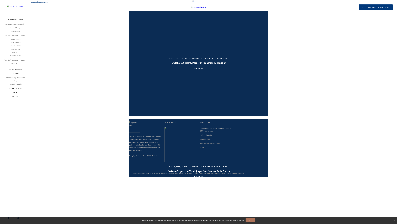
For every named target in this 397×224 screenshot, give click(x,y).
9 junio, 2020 (174, 59)
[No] (394, 220)
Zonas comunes (15, 69)
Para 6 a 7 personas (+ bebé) (14, 60)
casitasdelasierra (191, 59)
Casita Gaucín (15, 56)
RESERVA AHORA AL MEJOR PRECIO (376, 7)
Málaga (15, 81)
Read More (198, 68)
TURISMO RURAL (222, 59)
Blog (15, 93)
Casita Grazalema (15, 42)
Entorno (15, 73)
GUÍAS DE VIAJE (209, 59)
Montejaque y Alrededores (15, 78)
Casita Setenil (15, 39)
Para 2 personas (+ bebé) (14, 24)
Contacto (15, 97)
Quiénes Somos (15, 89)
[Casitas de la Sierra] (15, 6)
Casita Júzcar (15, 52)
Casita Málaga (15, 28)
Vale (250, 220)
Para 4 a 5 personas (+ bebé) (14, 36)
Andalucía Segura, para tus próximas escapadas (198, 63)
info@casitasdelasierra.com (37, 2)
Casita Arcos (15, 49)
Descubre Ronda (16, 84)
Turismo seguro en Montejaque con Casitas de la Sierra (198, 171)
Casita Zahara (15, 46)
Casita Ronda (15, 64)
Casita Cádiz (15, 31)
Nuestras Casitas (15, 20)
